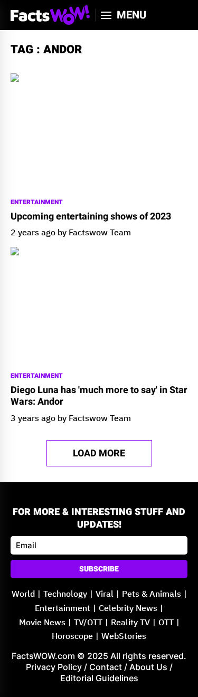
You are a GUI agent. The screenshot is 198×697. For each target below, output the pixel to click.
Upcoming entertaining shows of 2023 (91, 217)
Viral (105, 594)
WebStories (123, 636)
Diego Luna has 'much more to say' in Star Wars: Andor (99, 396)
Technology (65, 594)
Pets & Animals (151, 594)
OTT (166, 623)
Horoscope (72, 636)
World (23, 594)
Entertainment (37, 202)
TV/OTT (88, 623)
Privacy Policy (54, 667)
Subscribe (99, 569)
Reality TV (130, 623)
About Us (148, 667)
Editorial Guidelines (99, 678)
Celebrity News (128, 608)
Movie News (42, 623)
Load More (99, 453)
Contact (105, 667)
